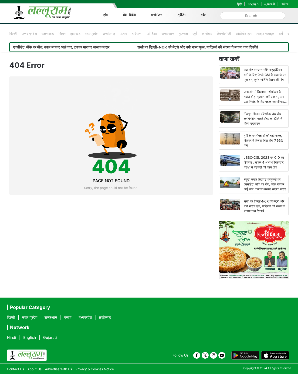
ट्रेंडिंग (181, 14)
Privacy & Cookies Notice (94, 369)
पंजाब (123, 33)
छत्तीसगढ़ (109, 33)
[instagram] (213, 355)
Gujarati (50, 337)
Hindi (11, 337)
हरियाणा (137, 33)
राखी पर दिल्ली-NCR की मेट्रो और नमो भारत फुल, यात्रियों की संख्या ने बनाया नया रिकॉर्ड (189, 47)
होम (105, 14)
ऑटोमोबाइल (244, 33)
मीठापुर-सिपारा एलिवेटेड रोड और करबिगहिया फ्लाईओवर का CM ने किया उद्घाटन (263, 118)
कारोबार (207, 33)
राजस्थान (168, 33)
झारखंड (75, 33)
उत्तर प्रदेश (29, 33)
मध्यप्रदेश (91, 33)
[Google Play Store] (245, 355)
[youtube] (222, 355)
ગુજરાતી (269, 4)
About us (34, 369)
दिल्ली (13, 33)
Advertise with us (58, 369)
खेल (204, 14)
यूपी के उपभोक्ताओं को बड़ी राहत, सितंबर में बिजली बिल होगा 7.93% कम (264, 140)
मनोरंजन (156, 14)
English (252, 4)
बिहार (62, 33)
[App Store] (275, 355)
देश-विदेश (129, 14)
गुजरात (183, 33)
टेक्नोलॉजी (224, 33)
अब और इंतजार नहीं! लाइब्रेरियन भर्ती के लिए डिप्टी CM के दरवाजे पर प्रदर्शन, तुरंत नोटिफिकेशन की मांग (265, 75)
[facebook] (197, 355)
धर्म (281, 33)
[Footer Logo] (27, 355)
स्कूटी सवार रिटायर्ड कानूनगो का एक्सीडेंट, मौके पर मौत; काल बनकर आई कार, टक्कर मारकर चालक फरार (265, 184)
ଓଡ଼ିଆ (285, 4)
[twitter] (205, 355)
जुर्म (195, 33)
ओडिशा (152, 33)
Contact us (15, 369)
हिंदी (239, 4)
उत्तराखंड (47, 33)
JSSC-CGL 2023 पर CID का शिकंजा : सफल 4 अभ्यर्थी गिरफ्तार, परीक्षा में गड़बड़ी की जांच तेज (264, 162)
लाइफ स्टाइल (265, 33)
